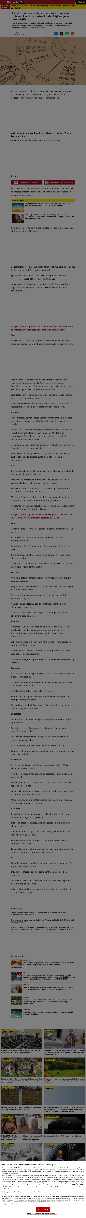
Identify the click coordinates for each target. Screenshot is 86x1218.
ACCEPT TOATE (43, 1209)
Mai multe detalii (14, 1173)
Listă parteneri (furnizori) (10, 1204)
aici (24, 1183)
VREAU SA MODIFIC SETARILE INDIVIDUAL (42, 1214)
